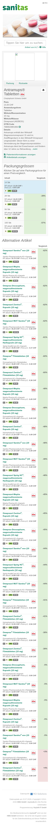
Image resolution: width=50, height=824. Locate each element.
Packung (10, 83)
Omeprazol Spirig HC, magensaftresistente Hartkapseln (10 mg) (13, 340)
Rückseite (23, 83)
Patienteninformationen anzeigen (21, 154)
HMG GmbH (21, 802)
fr (45, 3)
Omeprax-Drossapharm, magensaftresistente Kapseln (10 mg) (14, 288)
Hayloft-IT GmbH (40, 808)
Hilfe (43, 47)
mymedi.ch (32, 802)
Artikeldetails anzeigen (16, 157)
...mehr (34, 149)
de (43, 3)
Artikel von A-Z (31, 47)
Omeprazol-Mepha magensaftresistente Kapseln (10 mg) (12, 269)
